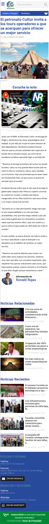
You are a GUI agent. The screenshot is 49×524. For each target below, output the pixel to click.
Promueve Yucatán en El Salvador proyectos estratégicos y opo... (36, 388)
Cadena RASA (6, 129)
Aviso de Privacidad (31, 521)
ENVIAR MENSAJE (15, 478)
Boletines (25, 13)
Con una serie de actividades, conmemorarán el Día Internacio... (36, 313)
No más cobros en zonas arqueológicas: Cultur (36, 362)
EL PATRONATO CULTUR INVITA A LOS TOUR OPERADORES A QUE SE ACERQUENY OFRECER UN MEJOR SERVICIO (27, 130)
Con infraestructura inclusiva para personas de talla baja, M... (36, 405)
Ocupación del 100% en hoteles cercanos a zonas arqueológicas (36, 346)
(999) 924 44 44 (8, 493)
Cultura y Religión (10, 13)
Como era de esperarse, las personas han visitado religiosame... (36, 330)
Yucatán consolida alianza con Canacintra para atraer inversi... (34, 422)
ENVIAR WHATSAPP (15, 505)
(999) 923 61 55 (8, 464)
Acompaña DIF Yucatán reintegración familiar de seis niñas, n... (36, 438)
